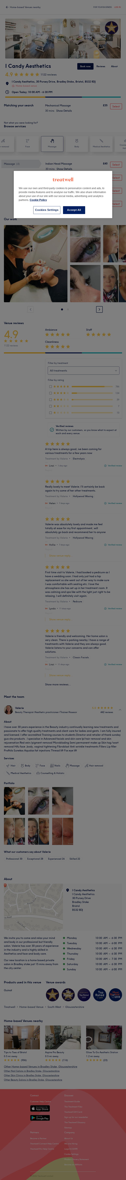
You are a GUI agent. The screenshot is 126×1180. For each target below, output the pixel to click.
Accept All (74, 210)
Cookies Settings (47, 210)
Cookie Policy (38, 200)
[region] (63, 194)
